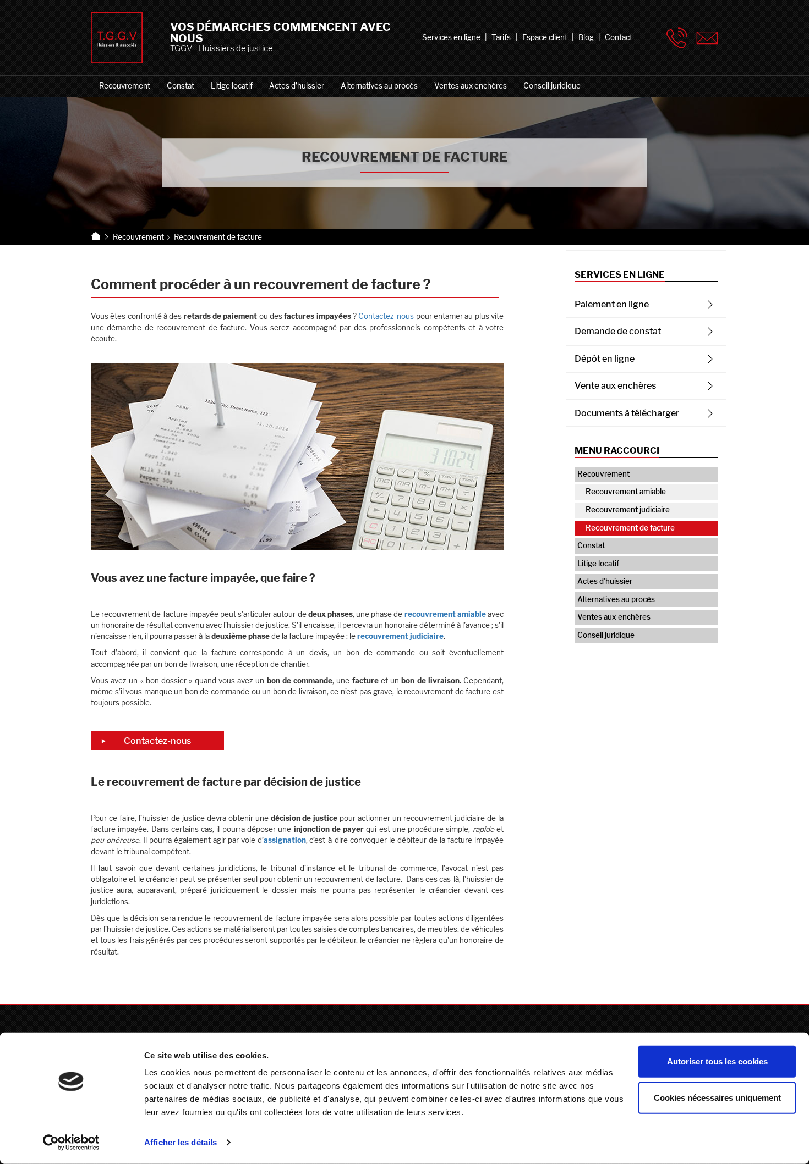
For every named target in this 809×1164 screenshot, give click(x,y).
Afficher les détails (180, 1142)
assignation (285, 840)
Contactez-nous (386, 316)
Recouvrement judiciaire (628, 509)
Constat (180, 85)
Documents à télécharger (627, 412)
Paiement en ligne (612, 304)
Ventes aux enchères (470, 85)
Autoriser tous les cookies (717, 1061)
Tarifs (501, 37)
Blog (586, 37)
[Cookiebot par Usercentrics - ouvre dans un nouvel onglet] (71, 1142)
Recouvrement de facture (630, 527)
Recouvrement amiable (626, 491)
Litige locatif (232, 85)
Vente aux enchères (615, 385)
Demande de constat (618, 331)
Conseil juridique (552, 85)
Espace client (544, 37)
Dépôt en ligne (605, 358)
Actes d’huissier (296, 85)
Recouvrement (124, 85)
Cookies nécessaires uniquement (717, 1097)
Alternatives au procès (379, 85)
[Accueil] (96, 236)
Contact (618, 37)
